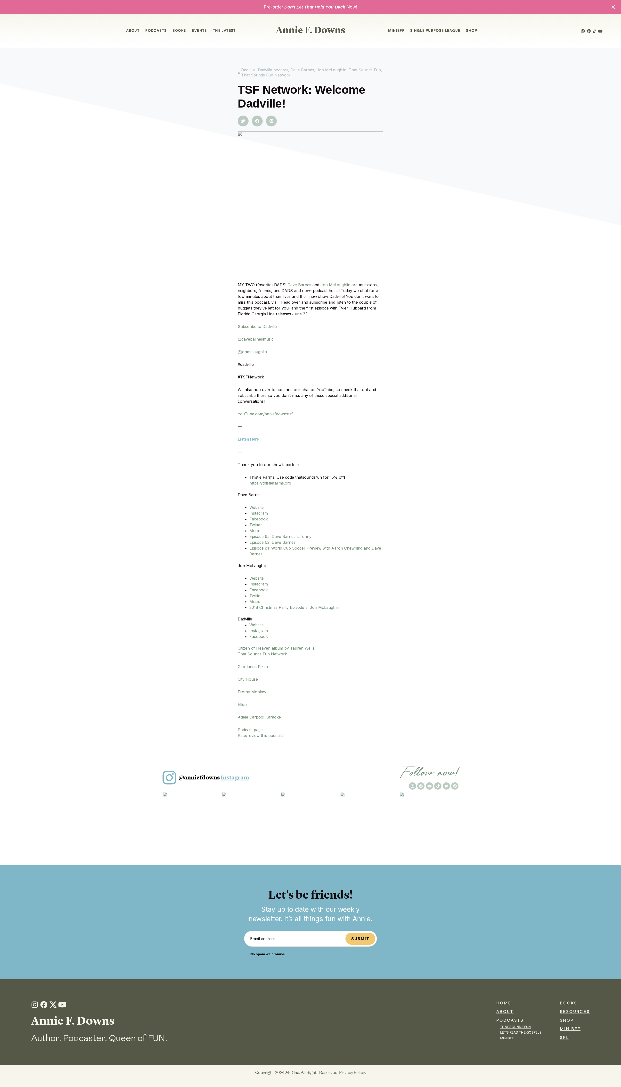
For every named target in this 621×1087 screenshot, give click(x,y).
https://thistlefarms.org (270, 483)
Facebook (258, 519)
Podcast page (250, 729)
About (132, 31)
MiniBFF (396, 31)
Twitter (255, 524)
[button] (243, 121)
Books (179, 31)
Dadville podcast (273, 69)
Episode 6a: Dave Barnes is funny (280, 536)
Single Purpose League (435, 31)
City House (248, 679)
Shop (471, 31)
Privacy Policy (352, 1072)
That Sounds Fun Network (265, 75)
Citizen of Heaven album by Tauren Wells (276, 648)
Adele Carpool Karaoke (259, 717)
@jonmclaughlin (252, 351)
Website (256, 507)
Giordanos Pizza (253, 666)
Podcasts (156, 31)
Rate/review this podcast (260, 735)
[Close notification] (613, 7)
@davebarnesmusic (256, 339)
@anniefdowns (214, 777)
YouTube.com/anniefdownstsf (265, 413)
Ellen (242, 704)
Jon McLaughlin (331, 69)
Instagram (258, 513)
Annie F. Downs (310, 30)
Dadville (248, 69)
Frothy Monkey (252, 691)
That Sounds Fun (365, 69)
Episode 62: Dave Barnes (272, 542)
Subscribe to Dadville (257, 326)
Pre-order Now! (310, 6)
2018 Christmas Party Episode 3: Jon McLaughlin (294, 607)
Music (254, 530)
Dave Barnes (302, 69)
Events (199, 31)
